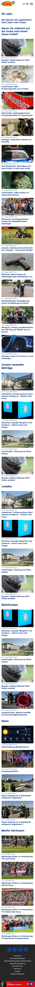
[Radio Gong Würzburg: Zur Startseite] (8, 3)
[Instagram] (15, 949)
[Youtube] (20, 949)
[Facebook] (9, 949)
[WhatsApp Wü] (26, 949)
